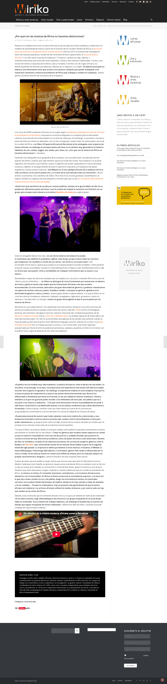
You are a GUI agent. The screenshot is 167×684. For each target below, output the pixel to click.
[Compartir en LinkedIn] (26, 608)
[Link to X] (140, 1)
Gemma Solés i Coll (45, 40)
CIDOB (78, 310)
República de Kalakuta (65, 192)
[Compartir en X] (16, 608)
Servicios (114, 1)
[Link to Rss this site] (150, 1)
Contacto (131, 1)
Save (23, 608)
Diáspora (29, 40)
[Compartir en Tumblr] (27, 608)
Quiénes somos (95, 1)
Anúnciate (123, 1)
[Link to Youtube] (147, 1)
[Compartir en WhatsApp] (18, 608)
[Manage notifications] (162, 680)
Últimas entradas (22, 26)
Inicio (86, 1)
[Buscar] (150, 19)
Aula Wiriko (105, 1)
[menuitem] (86, 1)
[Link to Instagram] (143, 1)
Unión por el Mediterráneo (56, 316)
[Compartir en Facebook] (15, 608)
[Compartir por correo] (29, 608)
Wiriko (35, 40)
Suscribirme (130, 665)
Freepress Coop (32, 681)
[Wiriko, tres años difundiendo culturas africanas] (2, 342)
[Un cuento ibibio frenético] (165, 342)
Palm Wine (29, 444)
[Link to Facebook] (136, 1)
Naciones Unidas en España (26, 316)
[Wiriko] (32, 10)
